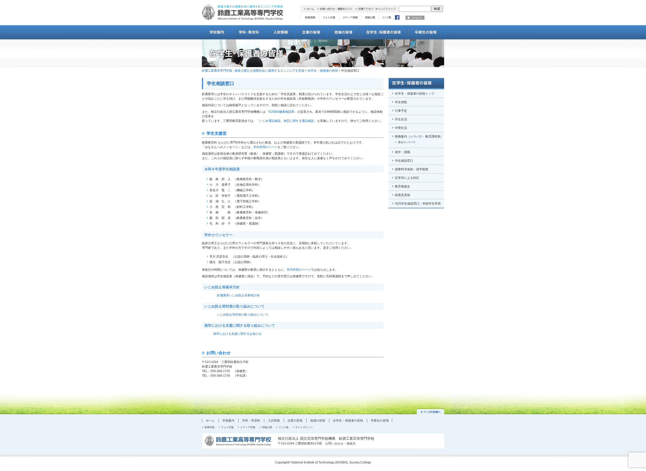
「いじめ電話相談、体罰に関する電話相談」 (286, 121)
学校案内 (228, 420)
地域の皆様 (317, 420)
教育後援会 (402, 186)
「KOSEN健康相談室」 (281, 112)
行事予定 (401, 111)
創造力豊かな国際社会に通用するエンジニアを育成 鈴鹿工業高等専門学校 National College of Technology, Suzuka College (242, 12)
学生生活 (401, 119)
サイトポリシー (304, 427)
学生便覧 (401, 102)
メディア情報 (247, 427)
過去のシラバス (407, 142)
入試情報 (274, 420)
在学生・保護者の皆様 (323, 70)
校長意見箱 (402, 195)
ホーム (210, 420)
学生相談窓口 (404, 160)
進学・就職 (402, 152)
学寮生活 (401, 128)
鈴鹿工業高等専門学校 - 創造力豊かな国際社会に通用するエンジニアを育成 (253, 70)
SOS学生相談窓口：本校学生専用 (418, 203)
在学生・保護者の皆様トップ (414, 93)
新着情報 (209, 427)
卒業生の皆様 (380, 420)
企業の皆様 (295, 420)
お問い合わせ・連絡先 (340, 443)
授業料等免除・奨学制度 (411, 169)
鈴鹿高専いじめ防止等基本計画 (238, 295)
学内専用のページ (265, 147)
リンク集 (284, 427)
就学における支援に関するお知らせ (232, 334)
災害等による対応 (407, 178)
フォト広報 (227, 427)
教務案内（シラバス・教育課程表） (419, 136)
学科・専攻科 (251, 420)
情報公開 (267, 427)
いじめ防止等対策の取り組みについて (242, 314)
